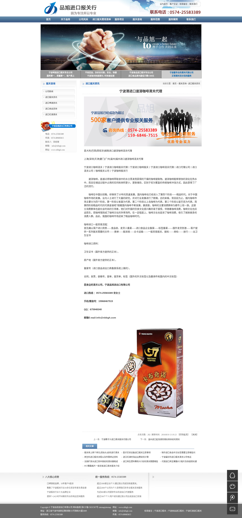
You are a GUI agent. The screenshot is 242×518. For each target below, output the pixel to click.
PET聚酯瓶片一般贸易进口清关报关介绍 (101, 466)
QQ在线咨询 (232, 475)
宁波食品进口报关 (176, 511)
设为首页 (164, 4)
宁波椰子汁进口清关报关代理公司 (116, 439)
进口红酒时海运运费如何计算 (136, 457)
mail (232, 509)
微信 (232, 486)
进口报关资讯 (194, 83)
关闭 (194, 435)
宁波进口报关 (160, 511)
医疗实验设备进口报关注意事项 (137, 452)
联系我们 (193, 4)
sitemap (102, 507)
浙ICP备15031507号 (89, 507)
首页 (174, 83)
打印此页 (184, 435)
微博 (232, 497)
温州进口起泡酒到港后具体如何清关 (164, 439)
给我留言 (184, 4)
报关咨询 (183, 83)
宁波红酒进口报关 (194, 511)
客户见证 (174, 4)
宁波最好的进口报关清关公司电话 (176, 457)
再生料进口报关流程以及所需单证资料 (101, 457)
